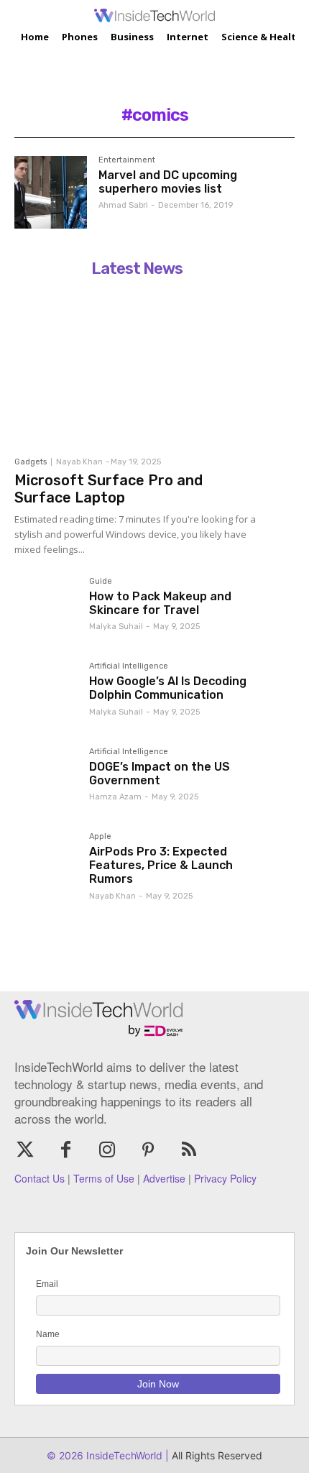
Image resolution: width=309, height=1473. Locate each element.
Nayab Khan (79, 462)
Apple (100, 836)
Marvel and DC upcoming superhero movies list (167, 182)
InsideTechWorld (122, 1455)
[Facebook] (65, 1150)
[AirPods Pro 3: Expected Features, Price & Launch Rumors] (46, 864)
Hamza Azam (115, 797)
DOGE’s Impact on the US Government (159, 773)
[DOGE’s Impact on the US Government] (46, 779)
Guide (100, 581)
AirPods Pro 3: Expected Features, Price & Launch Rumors (161, 865)
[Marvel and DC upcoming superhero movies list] (50, 192)
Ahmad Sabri (123, 205)
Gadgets (30, 462)
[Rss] (189, 1150)
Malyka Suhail (116, 626)
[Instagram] (106, 1150)
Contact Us (39, 1178)
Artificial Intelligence (128, 666)
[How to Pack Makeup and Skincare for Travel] (46, 609)
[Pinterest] (148, 1150)
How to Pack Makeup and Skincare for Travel (160, 603)
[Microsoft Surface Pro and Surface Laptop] (136, 365)
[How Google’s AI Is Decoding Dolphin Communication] (46, 693)
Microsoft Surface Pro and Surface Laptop (108, 489)
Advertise (164, 1178)
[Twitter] (24, 1150)
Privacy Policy (225, 1178)
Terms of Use (103, 1178)
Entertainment (126, 160)
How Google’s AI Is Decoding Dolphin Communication (167, 688)
